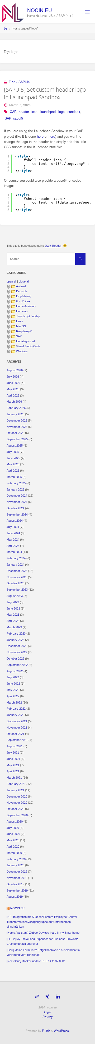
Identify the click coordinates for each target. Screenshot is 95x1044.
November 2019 (17, 877)
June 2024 (13, 533)
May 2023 (13, 614)
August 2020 (15, 821)
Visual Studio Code (28, 346)
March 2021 (14, 777)
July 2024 (13, 526)
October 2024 (15, 508)
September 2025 (17, 439)
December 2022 (17, 645)
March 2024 (14, 551)
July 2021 (13, 752)
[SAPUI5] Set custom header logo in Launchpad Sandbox (45, 93)
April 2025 (13, 470)
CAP (13, 111)
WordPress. (62, 1030)
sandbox (74, 111)
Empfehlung (23, 296)
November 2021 (17, 727)
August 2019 (15, 896)
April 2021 (13, 771)
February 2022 (16, 708)
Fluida (45, 1030)
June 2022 (13, 683)
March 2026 (14, 401)
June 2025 (13, 458)
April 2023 (13, 620)
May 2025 (13, 464)
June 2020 (13, 833)
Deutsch (21, 291)
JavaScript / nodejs (28, 316)
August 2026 (15, 370)
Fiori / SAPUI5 (19, 82)
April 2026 (13, 395)
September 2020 (17, 815)
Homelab (21, 311)
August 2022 (15, 671)
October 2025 (15, 432)
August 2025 (15, 445)
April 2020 (13, 846)
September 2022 (17, 664)
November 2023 (17, 577)
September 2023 (17, 589)
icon (34, 111)
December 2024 (17, 495)
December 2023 (17, 570)
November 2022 (17, 652)
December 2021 (17, 721)
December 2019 (17, 871)
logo (61, 111)
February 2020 (16, 859)
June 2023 (13, 608)
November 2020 (17, 802)
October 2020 (15, 808)
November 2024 (17, 501)
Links (19, 321)
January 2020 (15, 865)
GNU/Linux (23, 301)
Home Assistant (26, 306)
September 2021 (17, 739)
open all (11, 281)
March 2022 (14, 702)
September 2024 (17, 514)
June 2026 (13, 382)
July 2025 (13, 451)
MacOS (21, 326)
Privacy (47, 1017)
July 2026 (13, 376)
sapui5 (18, 118)
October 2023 (15, 583)
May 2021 (13, 765)
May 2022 (13, 689)
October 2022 (15, 658)
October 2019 (15, 884)
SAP (8, 118)
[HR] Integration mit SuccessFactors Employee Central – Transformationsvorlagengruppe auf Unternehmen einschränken (43, 921)
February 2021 (16, 783)
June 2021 (13, 758)
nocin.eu (39, 9)
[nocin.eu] (13, 12)
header (24, 111)
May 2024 (13, 539)
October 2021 (15, 733)
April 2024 (13, 545)
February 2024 (16, 558)
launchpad (48, 111)
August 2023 (15, 595)
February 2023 (16, 633)
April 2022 (13, 696)
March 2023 (14, 627)
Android (21, 286)
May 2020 (13, 840)
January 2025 (15, 489)
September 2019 (17, 890)
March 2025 (14, 476)
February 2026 (16, 407)
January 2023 (15, 639)
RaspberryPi (24, 331)
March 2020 (14, 852)
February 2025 (16, 483)
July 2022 (13, 677)
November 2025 (17, 426)
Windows (22, 351)
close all (24, 281)
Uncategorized (25, 341)
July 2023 (13, 602)
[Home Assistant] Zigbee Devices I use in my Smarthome (43, 932)
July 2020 (13, 827)
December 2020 (17, 796)
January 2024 (15, 564)
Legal (47, 1012)
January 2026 (15, 414)
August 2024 (15, 520)
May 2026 (13, 389)
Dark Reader (53, 245)
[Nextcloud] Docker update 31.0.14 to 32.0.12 (36, 961)
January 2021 (15, 790)
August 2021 (15, 746)
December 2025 (17, 420)
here (40, 136)
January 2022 (15, 714)
